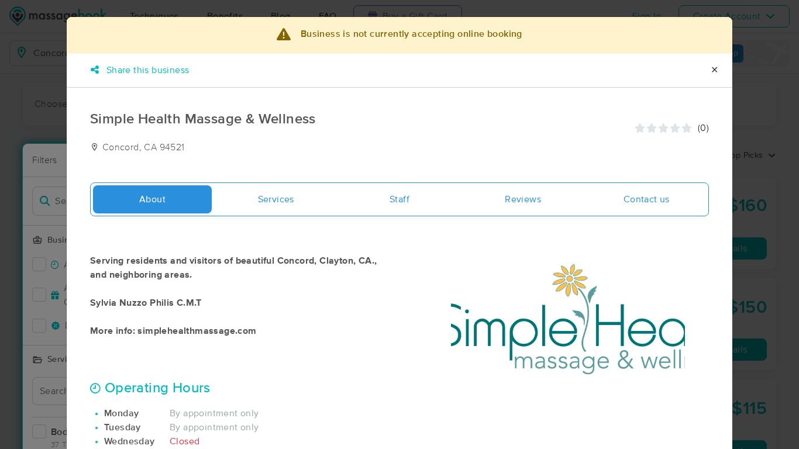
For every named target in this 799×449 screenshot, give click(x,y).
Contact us (647, 199)
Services (276, 199)
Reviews (523, 199)
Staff (399, 199)
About (152, 199)
